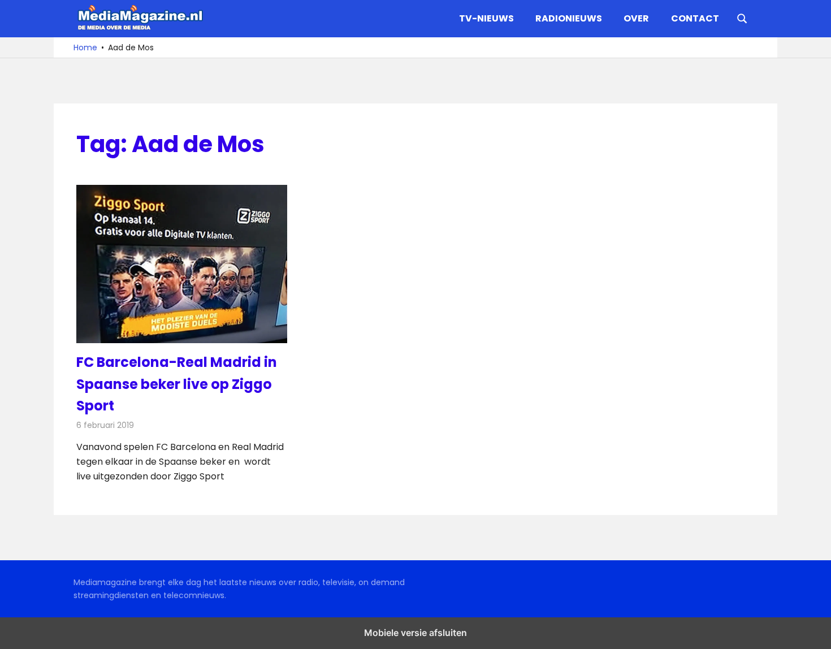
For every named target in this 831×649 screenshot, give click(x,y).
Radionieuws (568, 18)
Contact (695, 18)
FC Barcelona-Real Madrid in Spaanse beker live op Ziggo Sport (176, 384)
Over (636, 18)
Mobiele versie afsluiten (415, 632)
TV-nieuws (486, 18)
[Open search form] (742, 18)
